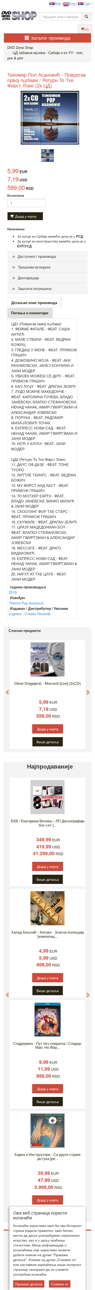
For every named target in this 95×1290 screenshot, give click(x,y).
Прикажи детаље (28, 1283)
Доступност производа (37, 256)
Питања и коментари (29, 313)
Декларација (28, 277)
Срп (87, 3)
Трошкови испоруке (34, 266)
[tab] (47, 256)
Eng (72, 3)
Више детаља (48, 741)
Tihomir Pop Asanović (26, 602)
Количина (15, 195)
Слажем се (59, 1283)
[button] (5, 689)
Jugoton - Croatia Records (30, 613)
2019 (13, 592)
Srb (58, 3)
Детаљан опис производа (34, 302)
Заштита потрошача (34, 288)
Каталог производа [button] (50, 38)
